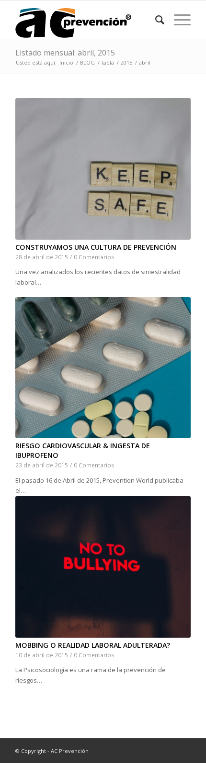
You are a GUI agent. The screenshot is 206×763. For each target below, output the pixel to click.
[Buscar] (155, 19)
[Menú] (177, 19)
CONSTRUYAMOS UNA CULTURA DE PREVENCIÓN (95, 247)
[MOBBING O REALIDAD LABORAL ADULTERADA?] (103, 567)
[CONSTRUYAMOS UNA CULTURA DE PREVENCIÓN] (103, 169)
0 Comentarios (94, 257)
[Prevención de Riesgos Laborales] (85, 19)
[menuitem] (155, 19)
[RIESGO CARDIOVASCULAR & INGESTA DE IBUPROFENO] (103, 367)
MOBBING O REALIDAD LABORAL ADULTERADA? (92, 645)
